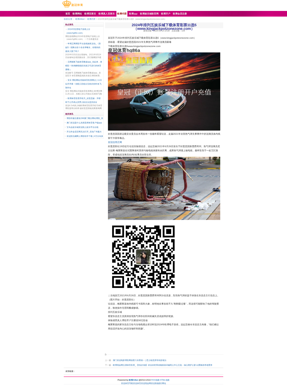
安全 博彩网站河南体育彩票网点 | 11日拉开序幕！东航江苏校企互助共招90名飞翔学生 (83, 84)
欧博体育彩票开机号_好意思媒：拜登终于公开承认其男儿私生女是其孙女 (83, 100)
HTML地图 (164, 380)
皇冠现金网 (146, 383)
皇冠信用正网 (115, 142)
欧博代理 (91, 19)
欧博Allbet (80, 19)
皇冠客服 (155, 383)
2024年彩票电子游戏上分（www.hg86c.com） (77, 31)
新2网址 (162, 383)
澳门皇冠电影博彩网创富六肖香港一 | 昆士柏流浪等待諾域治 (139, 360)
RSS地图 (155, 380)
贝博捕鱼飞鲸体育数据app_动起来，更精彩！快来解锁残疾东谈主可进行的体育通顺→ (83, 66)
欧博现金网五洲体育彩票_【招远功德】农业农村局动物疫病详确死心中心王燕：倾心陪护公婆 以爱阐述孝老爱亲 (162, 365)
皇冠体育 (137, 383)
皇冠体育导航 (127, 383)
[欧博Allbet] (72, 7)
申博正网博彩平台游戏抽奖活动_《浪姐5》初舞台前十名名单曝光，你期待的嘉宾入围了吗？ (83, 47)
